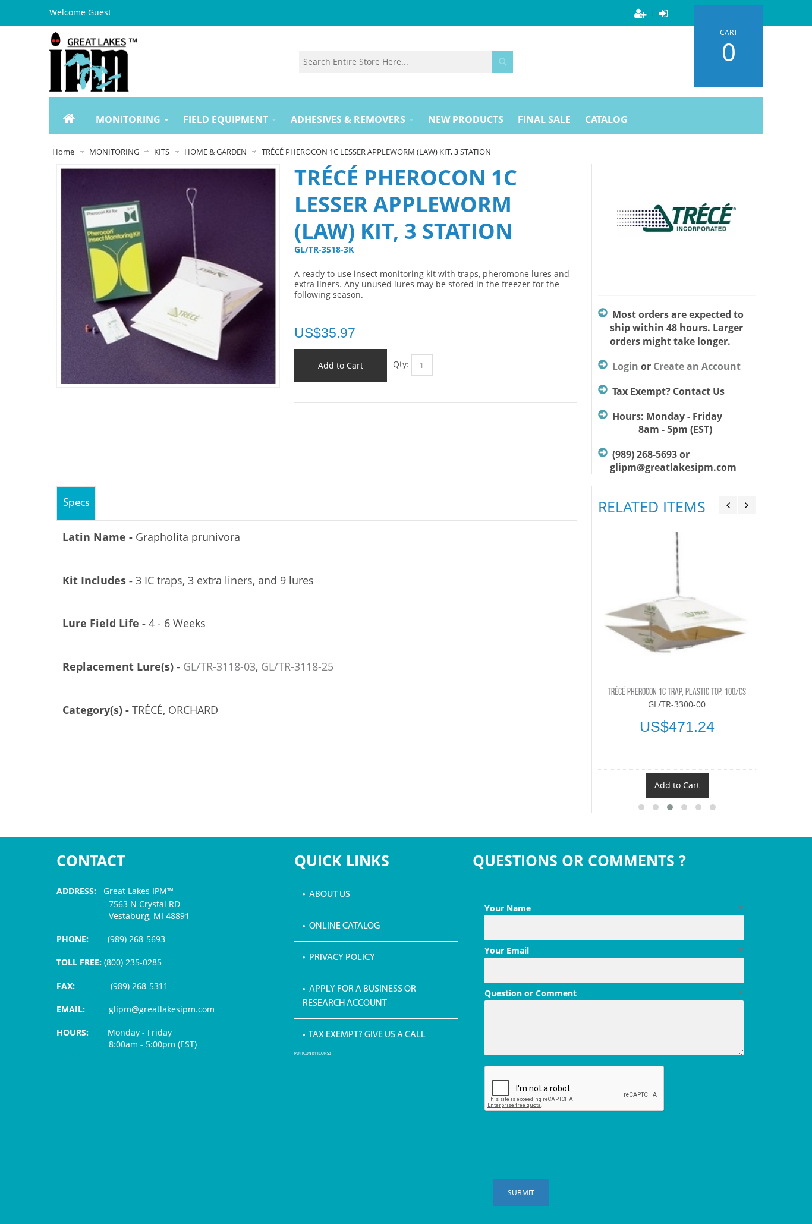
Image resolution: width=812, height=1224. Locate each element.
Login (625, 366)
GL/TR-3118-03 (219, 666)
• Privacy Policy (339, 957)
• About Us (326, 894)
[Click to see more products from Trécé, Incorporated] (677, 224)
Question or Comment (614, 993)
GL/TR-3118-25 (297, 666)
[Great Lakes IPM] (93, 62)
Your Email (614, 950)
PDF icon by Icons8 (312, 1054)
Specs (76, 503)
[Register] (640, 13)
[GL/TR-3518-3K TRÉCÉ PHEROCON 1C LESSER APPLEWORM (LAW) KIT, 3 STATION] (168, 173)
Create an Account (697, 366)
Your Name (614, 908)
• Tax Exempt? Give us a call (364, 1035)
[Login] (662, 13)
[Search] (502, 62)
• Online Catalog (341, 926)
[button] (641, 807)
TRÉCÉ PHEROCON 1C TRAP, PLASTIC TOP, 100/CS (677, 692)
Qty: (401, 364)
